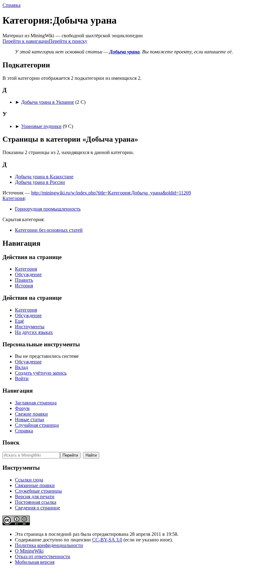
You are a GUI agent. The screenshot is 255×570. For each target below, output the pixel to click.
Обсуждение (28, 274)
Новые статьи (29, 419)
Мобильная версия (34, 562)
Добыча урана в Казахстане (44, 176)
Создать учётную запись (41, 373)
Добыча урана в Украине (47, 102)
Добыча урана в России (40, 182)
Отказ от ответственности (42, 556)
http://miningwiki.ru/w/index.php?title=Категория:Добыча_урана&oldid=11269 (111, 192)
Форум (22, 408)
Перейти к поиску (68, 41)
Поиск (11, 442)
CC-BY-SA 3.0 (107, 539)
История (24, 285)
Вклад (21, 367)
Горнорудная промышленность (48, 209)
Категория (13, 198)
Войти (22, 378)
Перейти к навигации (25, 41)
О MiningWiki (29, 551)
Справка (11, 5)
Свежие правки (31, 414)
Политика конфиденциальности (49, 545)
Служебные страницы (38, 491)
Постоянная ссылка (35, 502)
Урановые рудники (41, 126)
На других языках (34, 332)
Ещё (19, 321)
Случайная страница (37, 425)
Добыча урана (124, 51)
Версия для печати (34, 496)
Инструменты (29, 326)
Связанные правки (35, 485)
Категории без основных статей (49, 230)
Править (24, 280)
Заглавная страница (36, 402)
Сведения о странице (37, 507)
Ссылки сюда (29, 479)
